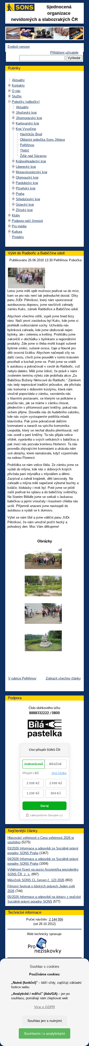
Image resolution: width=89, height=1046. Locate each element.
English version (19, 46)
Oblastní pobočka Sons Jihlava (42, 139)
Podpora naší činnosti (27, 221)
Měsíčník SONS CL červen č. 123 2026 (35, 880)
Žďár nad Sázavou (33, 156)
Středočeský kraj (28, 199)
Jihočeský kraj (26, 112)
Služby (17, 96)
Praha (20, 194)
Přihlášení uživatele (64, 52)
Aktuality (18, 80)
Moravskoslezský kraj (31, 172)
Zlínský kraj (24, 210)
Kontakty (18, 85)
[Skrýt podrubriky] (9, 102)
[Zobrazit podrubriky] (9, 85)
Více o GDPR (44, 1007)
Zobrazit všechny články (63, 678)
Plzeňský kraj (25, 188)
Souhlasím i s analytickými (44, 1033)
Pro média (19, 226)
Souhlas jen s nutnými (44, 1021)
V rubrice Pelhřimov (22, 678)
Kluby (16, 215)
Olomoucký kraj (27, 177)
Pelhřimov (27, 145)
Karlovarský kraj (27, 123)
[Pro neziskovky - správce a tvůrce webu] (44, 945)
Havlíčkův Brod (31, 134)
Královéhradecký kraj (31, 161)
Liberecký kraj (26, 167)
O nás (16, 91)
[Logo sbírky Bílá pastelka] (45, 730)
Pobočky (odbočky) (26, 102)
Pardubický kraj (27, 183)
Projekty (18, 237)
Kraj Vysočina (26, 129)
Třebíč (24, 150)
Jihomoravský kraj (29, 118)
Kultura (17, 231)
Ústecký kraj (25, 204)
